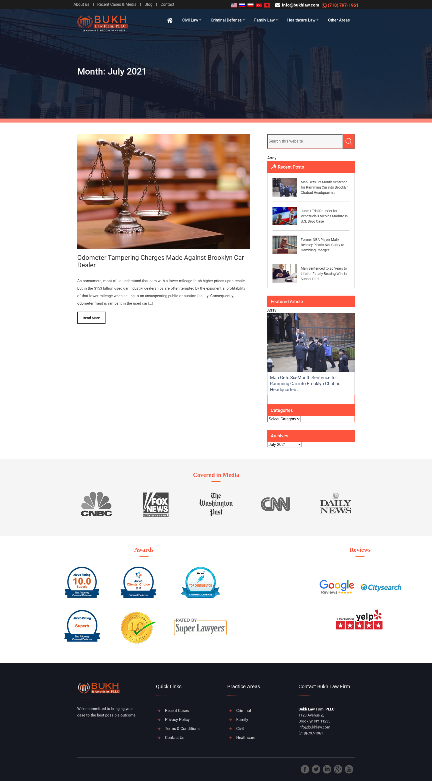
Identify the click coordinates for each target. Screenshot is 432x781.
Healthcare (245, 737)
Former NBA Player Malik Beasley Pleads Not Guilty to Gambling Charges (322, 245)
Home (170, 20)
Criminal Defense (226, 20)
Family (242, 719)
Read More (91, 318)
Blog (148, 4)
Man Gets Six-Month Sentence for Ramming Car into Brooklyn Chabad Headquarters (324, 187)
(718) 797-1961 (342, 5)
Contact (167, 4)
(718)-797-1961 (310, 733)
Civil (240, 728)
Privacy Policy (177, 719)
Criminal (243, 710)
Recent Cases (177, 710)
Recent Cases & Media (116, 4)
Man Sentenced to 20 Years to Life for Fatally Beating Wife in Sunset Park (324, 273)
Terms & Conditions (182, 728)
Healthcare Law (301, 20)
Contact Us (174, 737)
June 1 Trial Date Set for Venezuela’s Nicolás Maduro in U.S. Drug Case (324, 216)
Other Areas (339, 20)
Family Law (264, 20)
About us (81, 4)
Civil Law (190, 20)
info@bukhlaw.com (300, 5)
